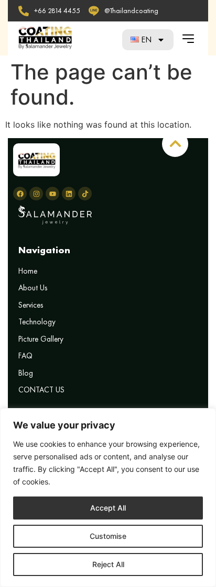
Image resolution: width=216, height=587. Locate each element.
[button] (188, 38)
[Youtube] (52, 193)
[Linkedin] (68, 193)
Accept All (108, 507)
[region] (108, 497)
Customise (108, 536)
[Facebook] (20, 193)
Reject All (108, 564)
